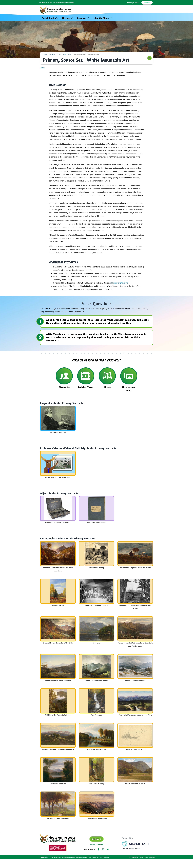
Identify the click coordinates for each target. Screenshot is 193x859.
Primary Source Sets (64, 54)
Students (147, 2)
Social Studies (49, 18)
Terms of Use (143, 857)
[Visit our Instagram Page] (103, 849)
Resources (81, 18)
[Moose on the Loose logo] (58, 838)
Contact (136, 2)
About (129, 2)
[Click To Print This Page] (149, 58)
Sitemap (152, 857)
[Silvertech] (135, 843)
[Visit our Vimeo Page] (108, 849)
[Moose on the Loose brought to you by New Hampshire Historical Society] (56, 9)
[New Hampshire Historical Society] (58, 848)
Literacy (66, 18)
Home (45, 54)
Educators (51, 54)
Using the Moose (101, 18)
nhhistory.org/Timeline (119, 283)
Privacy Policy (133, 857)
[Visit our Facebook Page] (98, 849)
